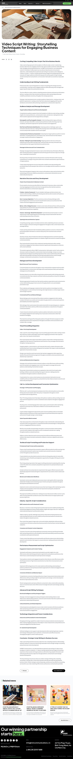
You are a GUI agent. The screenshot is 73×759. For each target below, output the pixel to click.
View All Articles (64, 720)
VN (65, 0)
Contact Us (66, 3)
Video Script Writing (7, 54)
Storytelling (22, 54)
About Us (30, 3)
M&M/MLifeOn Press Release (46, 756)
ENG (68, 0)
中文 (70, 0)
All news (25, 670)
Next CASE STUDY (58, 670)
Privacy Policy (55, 756)
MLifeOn (4, 746)
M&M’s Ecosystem (47, 3)
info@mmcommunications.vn (38, 743)
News (20, 3)
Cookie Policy (69, 756)
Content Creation (15, 54)
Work (25, 3)
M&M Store (15, 746)
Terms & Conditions (62, 756)
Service (37, 3)
